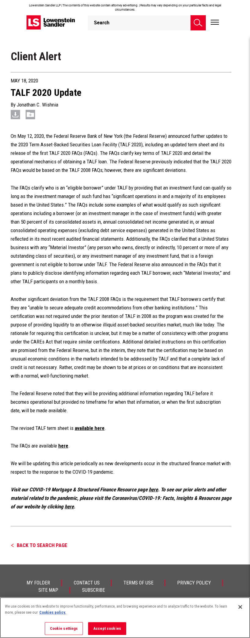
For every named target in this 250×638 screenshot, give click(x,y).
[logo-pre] (51, 22)
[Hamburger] (215, 22)
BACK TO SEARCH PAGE (42, 545)
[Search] (198, 22)
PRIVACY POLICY (194, 583)
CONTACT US (87, 583)
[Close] (240, 607)
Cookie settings (64, 628)
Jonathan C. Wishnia (37, 105)
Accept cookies (107, 628)
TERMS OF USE (138, 583)
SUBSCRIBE (93, 590)
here (153, 489)
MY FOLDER (38, 583)
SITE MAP (48, 590)
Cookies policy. (52, 612)
